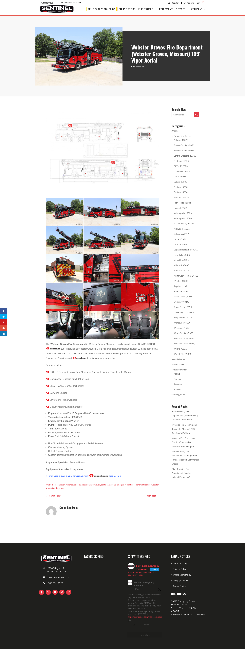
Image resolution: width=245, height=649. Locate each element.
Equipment (166, 9)
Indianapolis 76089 (183, 213)
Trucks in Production (102, 9)
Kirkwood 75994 (182, 228)
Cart (198, 3)
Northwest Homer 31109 (186, 275)
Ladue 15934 (180, 239)
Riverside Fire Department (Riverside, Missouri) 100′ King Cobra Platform (184, 429)
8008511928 (48, 3)
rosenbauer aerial (73, 484)
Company (197, 9)
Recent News (178, 364)
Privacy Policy (179, 569)
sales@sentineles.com (72, 2)
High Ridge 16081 (182, 202)
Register (175, 3)
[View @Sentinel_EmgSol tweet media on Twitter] (130, 620)
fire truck (49, 484)
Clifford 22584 (181, 166)
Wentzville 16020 (182, 322)
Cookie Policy (179, 586)
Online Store (127, 9)
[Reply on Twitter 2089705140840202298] (129, 625)
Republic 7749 (180, 286)
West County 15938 (183, 333)
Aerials (177, 373)
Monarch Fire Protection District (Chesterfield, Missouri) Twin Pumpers (183, 442)
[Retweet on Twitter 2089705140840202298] (134, 625)
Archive (175, 130)
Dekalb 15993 (180, 182)
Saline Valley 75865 (183, 296)
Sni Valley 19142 (182, 302)
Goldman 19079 (181, 197)
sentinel (104, 484)
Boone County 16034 (184, 145)
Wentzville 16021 (182, 328)
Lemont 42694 (181, 244)
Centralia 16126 (181, 161)
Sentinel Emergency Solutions (144, 584)
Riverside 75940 (181, 291)
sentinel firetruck (143, 484)
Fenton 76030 (181, 192)
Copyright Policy (180, 580)
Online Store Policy (182, 574)
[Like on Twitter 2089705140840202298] (139, 625)
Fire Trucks (145, 9)
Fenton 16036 (181, 187)
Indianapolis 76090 (183, 218)
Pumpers (178, 379)
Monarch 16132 (181, 270)
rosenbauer (60, 484)
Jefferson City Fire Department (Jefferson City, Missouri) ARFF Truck (185, 415)
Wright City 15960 (182, 354)
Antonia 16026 (181, 140)
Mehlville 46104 (181, 260)
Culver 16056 (180, 176)
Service (180, 9)
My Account (189, 3)
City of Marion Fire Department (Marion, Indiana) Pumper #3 (182, 473)
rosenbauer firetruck (91, 484)
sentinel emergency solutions (122, 484)
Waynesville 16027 (183, 317)
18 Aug (136, 589)
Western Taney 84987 (184, 343)
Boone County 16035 (184, 150)
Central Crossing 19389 (185, 155)
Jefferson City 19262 (184, 223)
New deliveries (137, 66)
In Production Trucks (181, 136)
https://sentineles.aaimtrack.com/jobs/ (145, 617)
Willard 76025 (180, 348)
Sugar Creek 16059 (183, 307)
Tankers (177, 389)
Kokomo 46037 (181, 234)
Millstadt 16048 (181, 265)
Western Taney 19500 (184, 338)
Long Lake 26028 (182, 255)
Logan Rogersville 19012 (186, 249)
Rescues (178, 384)
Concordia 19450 (182, 171)
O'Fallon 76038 (181, 281)
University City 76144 (184, 312)
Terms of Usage (180, 563)
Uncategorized (178, 394)
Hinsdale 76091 (181, 208)
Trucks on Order (179, 369)
